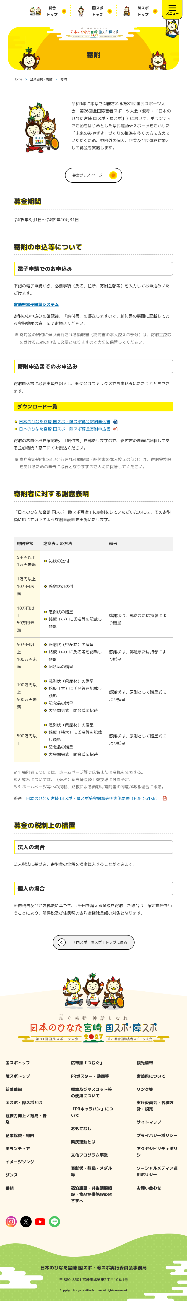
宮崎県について (151, 1076)
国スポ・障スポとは (23, 1102)
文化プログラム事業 (89, 1155)
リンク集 (145, 1089)
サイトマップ (149, 1122)
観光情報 (145, 1063)
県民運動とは (83, 1142)
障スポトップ (17, 1076)
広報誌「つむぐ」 (87, 1063)
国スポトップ (17, 1063)
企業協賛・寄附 (19, 1135)
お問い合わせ (149, 1188)
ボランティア (17, 1149)
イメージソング (19, 1162)
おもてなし (81, 1129)
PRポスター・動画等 (90, 1076)
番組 (9, 1188)
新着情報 (13, 1089)
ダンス (11, 1175)
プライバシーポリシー (157, 1135)
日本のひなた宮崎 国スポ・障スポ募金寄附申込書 (64, 422)
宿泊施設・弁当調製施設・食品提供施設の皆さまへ (91, 1194)
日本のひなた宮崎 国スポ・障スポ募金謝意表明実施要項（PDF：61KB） (93, 798)
